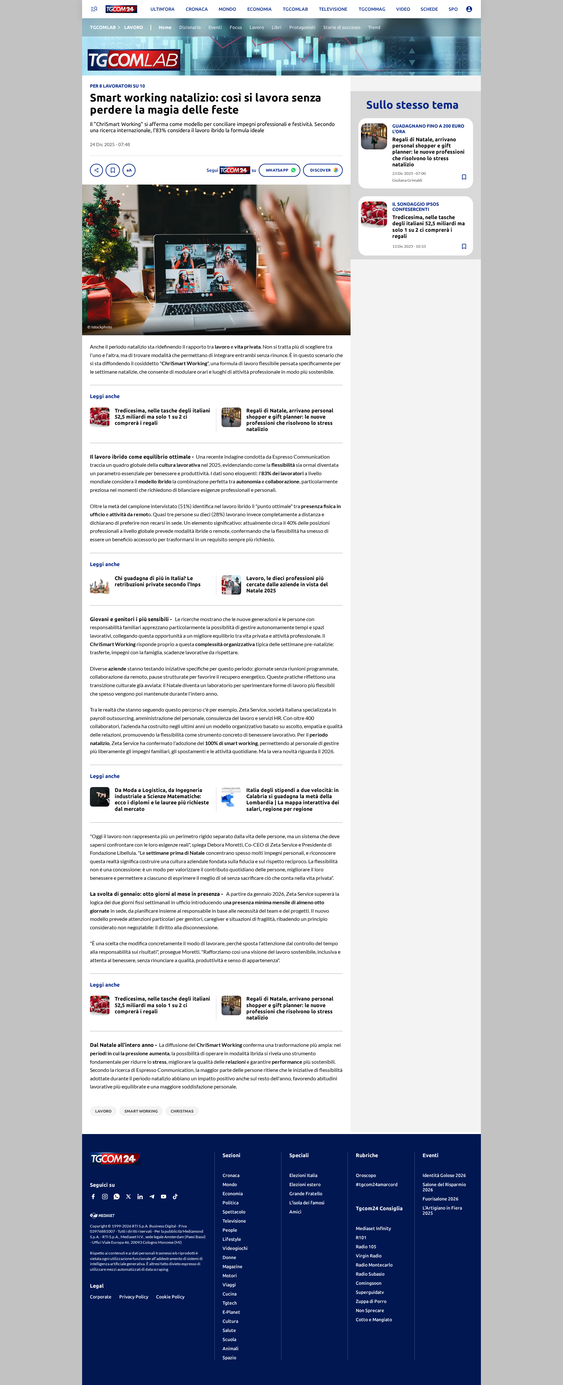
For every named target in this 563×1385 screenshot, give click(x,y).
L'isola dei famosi (307, 1202)
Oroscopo (366, 1175)
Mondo (230, 1184)
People (230, 1230)
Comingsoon (369, 1283)
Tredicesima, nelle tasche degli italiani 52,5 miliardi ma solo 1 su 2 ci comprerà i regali (428, 226)
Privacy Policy (133, 1296)
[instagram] (105, 1196)
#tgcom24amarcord (376, 1184)
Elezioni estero (305, 1184)
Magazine (232, 1266)
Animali (230, 1348)
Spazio (229, 1357)
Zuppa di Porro (371, 1301)
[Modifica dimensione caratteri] (129, 170)
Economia (233, 1193)
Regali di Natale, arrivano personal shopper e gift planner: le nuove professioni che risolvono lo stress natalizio (428, 151)
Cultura (230, 1321)
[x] (128, 1196)
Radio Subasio (370, 1274)
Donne (229, 1257)
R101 (361, 1237)
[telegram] (152, 1196)
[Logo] (121, 9)
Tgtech (230, 1303)
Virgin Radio (369, 1255)
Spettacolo (234, 1211)
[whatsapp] (116, 1196)
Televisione (234, 1221)
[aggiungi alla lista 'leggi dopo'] (113, 170)
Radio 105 (366, 1246)
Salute (229, 1330)
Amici (295, 1211)
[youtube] (163, 1196)
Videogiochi (235, 1248)
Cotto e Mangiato (374, 1319)
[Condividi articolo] (96, 170)
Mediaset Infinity (373, 1228)
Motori (230, 1275)
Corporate (100, 1296)
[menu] (94, 9)
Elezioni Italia (303, 1175)
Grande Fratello (305, 1193)
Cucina (230, 1293)
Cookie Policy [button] (170, 1296)
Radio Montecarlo (374, 1264)
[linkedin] (140, 1196)
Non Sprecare (370, 1310)
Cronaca (231, 1175)
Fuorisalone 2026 (440, 1198)
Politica (230, 1202)
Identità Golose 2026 (444, 1175)
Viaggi (229, 1284)
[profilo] (469, 9)
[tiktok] (175, 1196)
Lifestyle (232, 1239)
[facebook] (93, 1196)
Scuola (229, 1339)
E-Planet (231, 1312)
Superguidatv (370, 1292)
